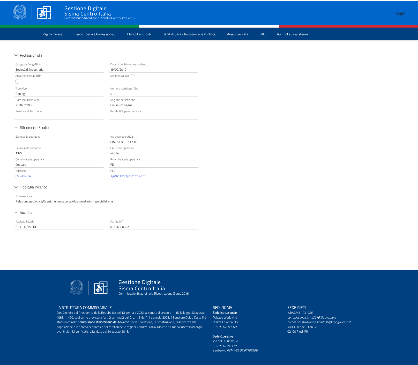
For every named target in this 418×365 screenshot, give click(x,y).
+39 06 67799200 (224, 326)
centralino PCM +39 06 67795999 (235, 350)
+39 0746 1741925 (300, 312)
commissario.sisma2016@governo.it (311, 317)
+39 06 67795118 (224, 345)
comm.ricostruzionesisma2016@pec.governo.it (319, 322)
